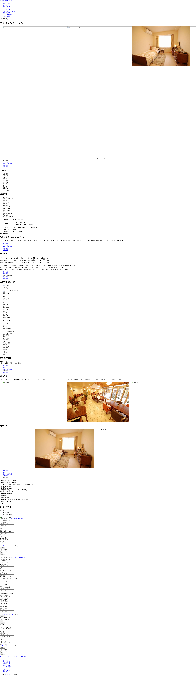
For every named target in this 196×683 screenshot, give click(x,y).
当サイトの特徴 (7, 14)
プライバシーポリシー (8, 546)
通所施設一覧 (6, 663)
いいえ (7, 584)
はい (6, 581)
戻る (2, 552)
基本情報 (5, 243)
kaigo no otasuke (8, 674)
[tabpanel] (35, 46)
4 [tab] (104, 158)
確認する (3, 547)
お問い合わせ (6, 6)
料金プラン (6, 162)
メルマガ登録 (6, 16)
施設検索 (5, 5)
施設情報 (5, 167)
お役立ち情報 (6, 3)
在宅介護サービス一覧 (9, 11)
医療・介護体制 (7, 163)
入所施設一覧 (6, 662)
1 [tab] (97, 158)
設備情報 (5, 165)
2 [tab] (100, 158)
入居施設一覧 (6, 9)
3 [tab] (102, 158)
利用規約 (5, 671)
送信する (3, 554)
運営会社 (5, 668)
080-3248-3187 (19, 519)
